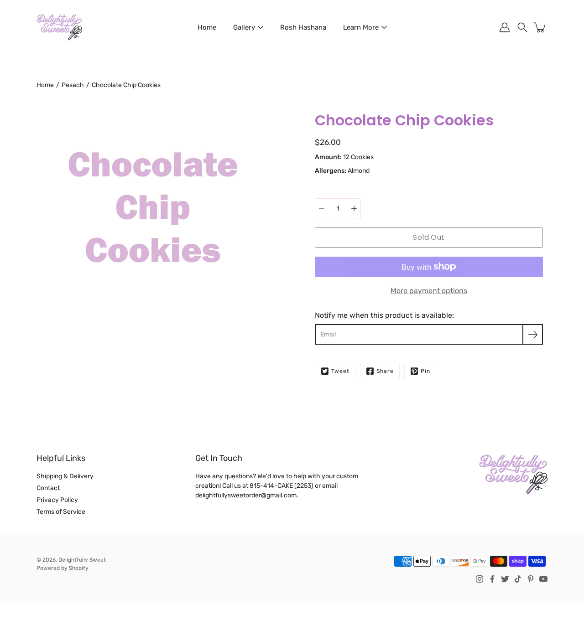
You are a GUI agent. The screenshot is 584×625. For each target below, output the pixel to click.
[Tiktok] (518, 579)
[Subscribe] (532, 334)
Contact (48, 488)
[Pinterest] (531, 579)
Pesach (73, 85)
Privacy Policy (57, 500)
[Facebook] (492, 579)
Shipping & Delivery (65, 476)
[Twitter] (505, 579)
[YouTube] (543, 579)
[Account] (504, 27)
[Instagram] (479, 579)
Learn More (361, 27)
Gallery (244, 27)
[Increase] (354, 208)
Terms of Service (60, 512)
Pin (425, 371)
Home (207, 27)
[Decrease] (321, 208)
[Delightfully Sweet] (59, 27)
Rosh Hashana (303, 27)
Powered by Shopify (62, 568)
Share (385, 371)
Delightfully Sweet (82, 560)
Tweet (340, 371)
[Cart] (540, 27)
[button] (522, 27)
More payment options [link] (429, 290)
